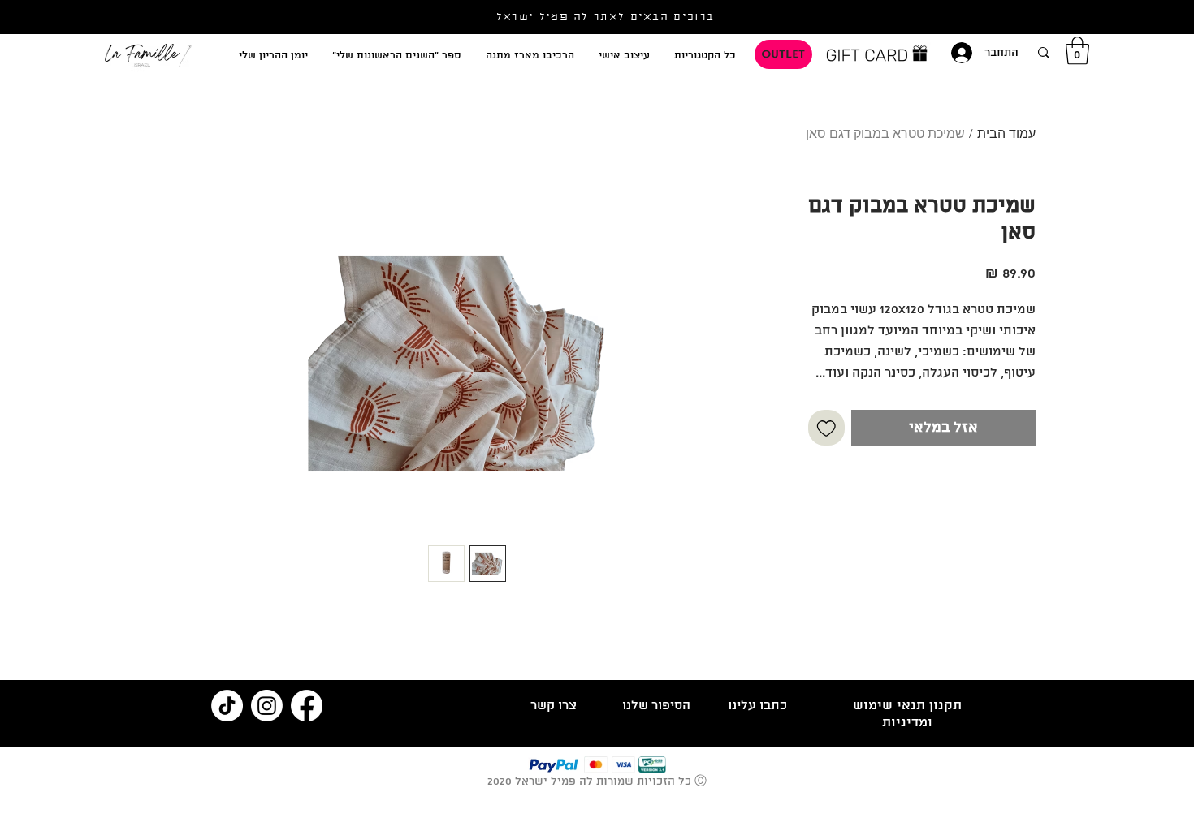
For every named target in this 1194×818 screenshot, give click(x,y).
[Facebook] (306, 705)
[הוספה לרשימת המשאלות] (826, 428)
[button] (1077, 51)
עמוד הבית (1006, 135)
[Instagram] (267, 705)
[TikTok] (227, 705)
